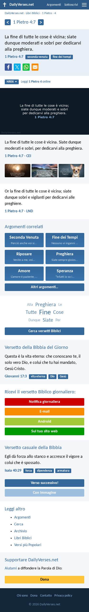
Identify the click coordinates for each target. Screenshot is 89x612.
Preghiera (45, 305)
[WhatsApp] (27, 67)
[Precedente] (8, 22)
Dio (52, 376)
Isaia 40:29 (13, 471)
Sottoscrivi (71, 5)
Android (44, 422)
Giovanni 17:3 (16, 376)
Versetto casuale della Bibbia (33, 447)
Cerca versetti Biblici (44, 331)
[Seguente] (41, 22)
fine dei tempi (62, 57)
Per (58, 320)
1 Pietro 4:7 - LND (19, 211)
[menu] (84, 6)
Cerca (18, 524)
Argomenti (54, 5)
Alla (30, 305)
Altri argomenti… (44, 287)
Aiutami (11, 568)
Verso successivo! (44, 483)
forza (28, 470)
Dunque (34, 320)
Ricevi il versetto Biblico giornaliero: (40, 392)
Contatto (46, 595)
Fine (45, 312)
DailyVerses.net (14, 13)
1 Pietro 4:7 (14, 57)
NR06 (10, 81)
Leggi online (36, 82)
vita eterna (38, 376)
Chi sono (22, 595)
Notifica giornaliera (44, 402)
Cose (58, 312)
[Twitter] (18, 68)
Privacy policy (63, 595)
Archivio (20, 531)
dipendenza (44, 470)
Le (60, 305)
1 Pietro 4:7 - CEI (18, 156)
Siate (48, 320)
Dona (44, 580)
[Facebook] (9, 68)
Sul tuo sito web (44, 431)
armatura (63, 470)
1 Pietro (47, 13)
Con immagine (44, 493)
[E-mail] (36, 68)
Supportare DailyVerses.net (31, 560)
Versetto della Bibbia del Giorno (36, 347)
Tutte (31, 312)
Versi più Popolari (27, 545)
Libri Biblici (33, 13)
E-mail (45, 412)
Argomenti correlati (24, 227)
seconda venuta (37, 57)
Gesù (63, 376)
